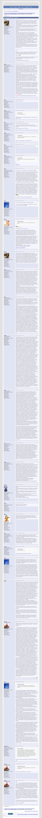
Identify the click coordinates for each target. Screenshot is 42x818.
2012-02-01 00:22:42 (21, 269)
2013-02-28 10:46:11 (21, 557)
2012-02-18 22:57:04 (21, 335)
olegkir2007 (6, 746)
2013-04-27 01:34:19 (21, 580)
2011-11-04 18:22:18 (21, 168)
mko (4, 168)
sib (4, 99)
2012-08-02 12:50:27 (21, 546)
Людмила (5, 484)
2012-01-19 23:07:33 (21, 251)
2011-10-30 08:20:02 (21, 110)
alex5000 (5, 546)
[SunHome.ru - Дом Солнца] (27, 814)
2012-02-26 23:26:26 (21, 390)
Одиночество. (18, 164)
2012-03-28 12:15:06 (21, 484)
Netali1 (5, 64)
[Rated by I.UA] (15, 814)
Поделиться (17, 99)
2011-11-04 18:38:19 (21, 200)
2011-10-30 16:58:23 (21, 155)
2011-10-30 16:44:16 (21, 144)
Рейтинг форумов (27, 811)
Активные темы (21, 8)
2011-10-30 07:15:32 (21, 99)
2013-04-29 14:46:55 (21, 621)
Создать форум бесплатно (34, 811)
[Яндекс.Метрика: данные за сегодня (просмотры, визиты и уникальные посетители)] (20, 814)
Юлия (5, 251)
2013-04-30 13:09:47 (21, 780)
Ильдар (5, 335)
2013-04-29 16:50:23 (21, 681)
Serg (4, 533)
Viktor (5, 200)
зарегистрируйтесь (15, 11)
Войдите (10, 11)
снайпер (5, 621)
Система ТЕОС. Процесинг (12, 809)
